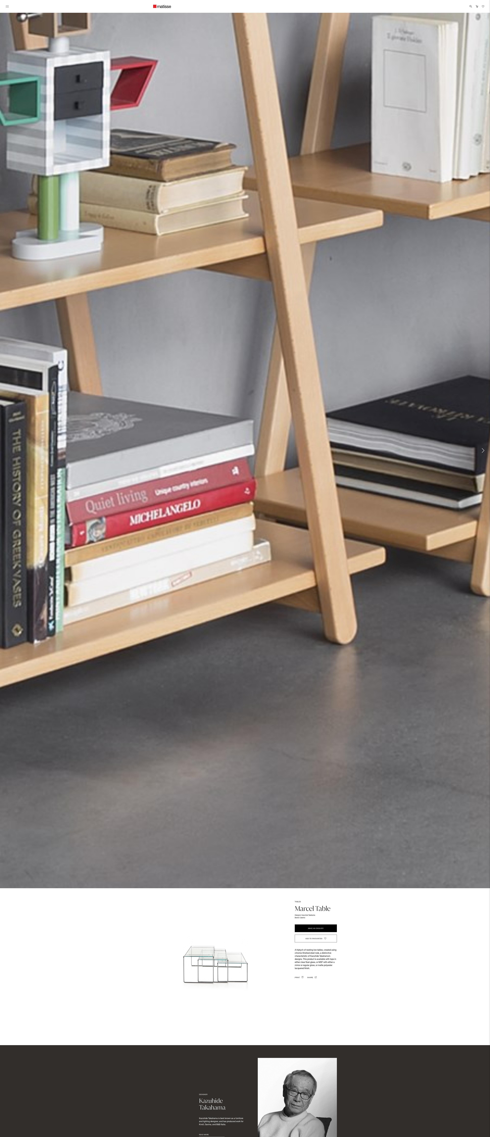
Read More (204, 1135)
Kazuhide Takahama (308, 915)
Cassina (302, 918)
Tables (298, 902)
